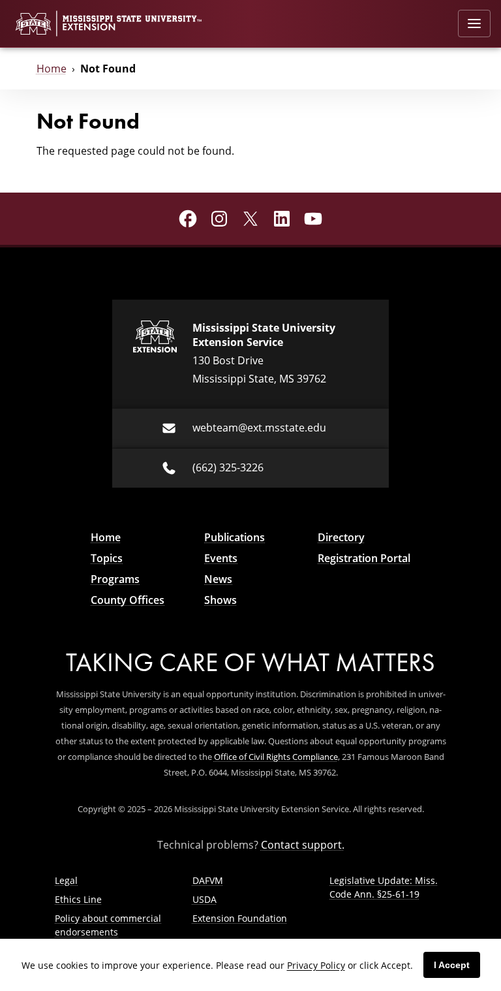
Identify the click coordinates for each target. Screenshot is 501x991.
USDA (204, 899)
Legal (66, 880)
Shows (220, 600)
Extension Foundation (239, 918)
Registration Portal (364, 558)
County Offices (127, 600)
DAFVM (207, 880)
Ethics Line (78, 899)
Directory (341, 537)
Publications (234, 537)
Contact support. (302, 845)
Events (220, 558)
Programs (115, 579)
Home (52, 68)
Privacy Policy (316, 965)
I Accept (452, 965)
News (218, 579)
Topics (107, 558)
